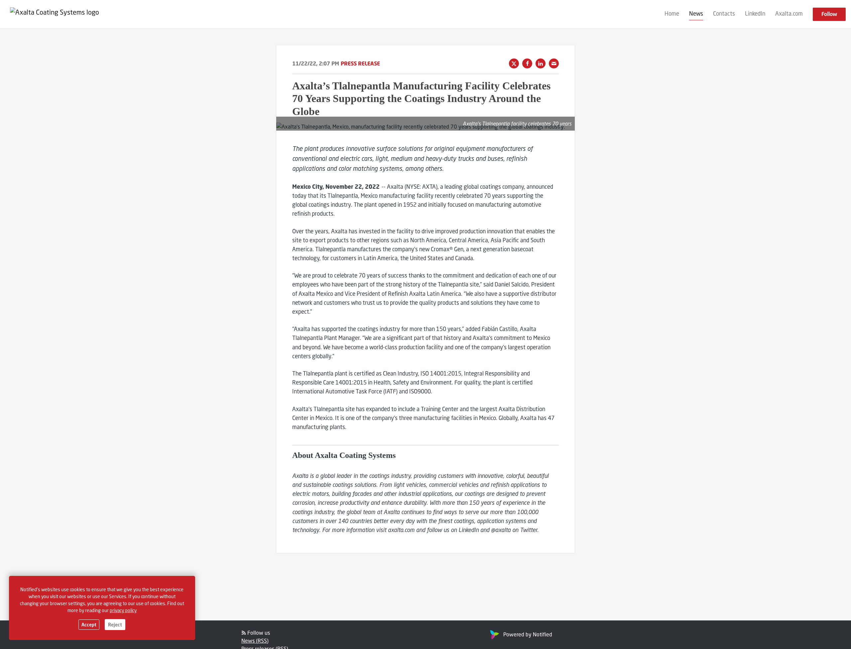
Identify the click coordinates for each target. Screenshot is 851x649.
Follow (829, 14)
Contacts (724, 13)
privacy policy (123, 610)
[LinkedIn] (541, 63)
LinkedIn (755, 13)
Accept (88, 624)
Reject (115, 624)
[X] (514, 63)
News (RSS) (255, 640)
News (696, 13)
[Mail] (554, 63)
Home (672, 13)
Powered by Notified (527, 634)
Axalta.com (789, 13)
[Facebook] (527, 63)
